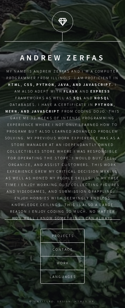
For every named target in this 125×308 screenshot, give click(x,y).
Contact (63, 249)
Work (63, 263)
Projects (63, 235)
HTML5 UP (84, 301)
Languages (63, 276)
